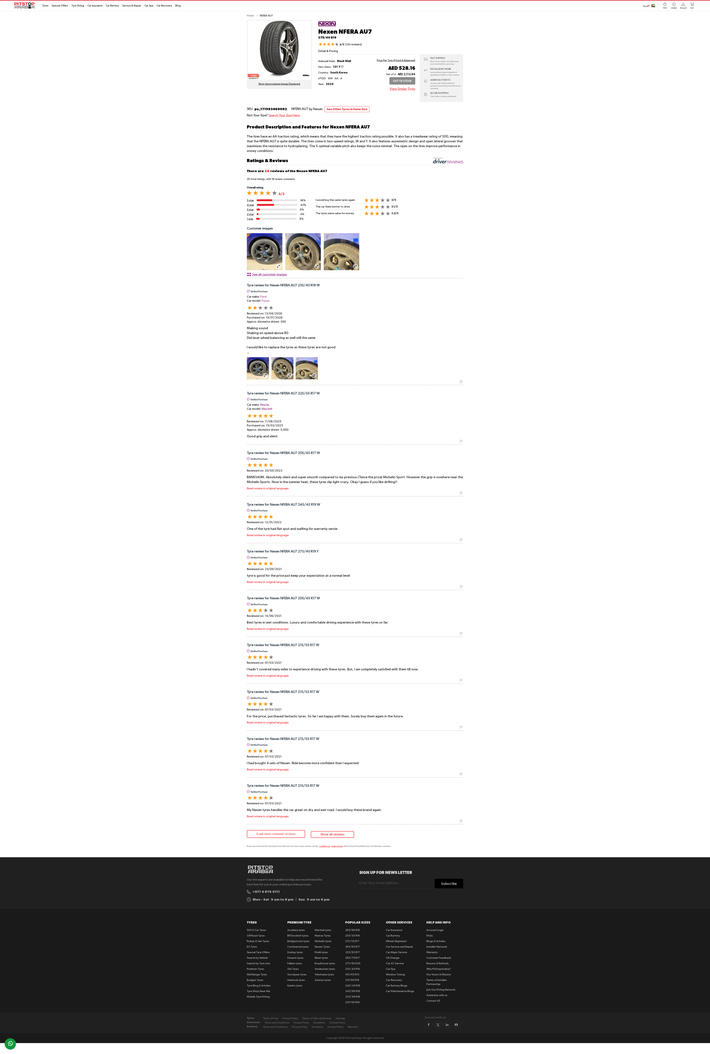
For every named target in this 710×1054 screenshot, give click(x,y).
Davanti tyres (295, 957)
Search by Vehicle (257, 957)
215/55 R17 (352, 941)
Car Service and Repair (399, 946)
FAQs (429, 935)
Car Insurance (94, 5)
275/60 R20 (352, 963)
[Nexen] (327, 26)
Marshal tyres (323, 930)
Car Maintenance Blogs (400, 991)
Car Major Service (396, 952)
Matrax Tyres (323, 935)
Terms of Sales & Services (316, 1018)
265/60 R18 (352, 930)
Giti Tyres (293, 969)
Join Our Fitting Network (440, 989)
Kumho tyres (294, 985)
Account (683, 8)
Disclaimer (319, 1022)
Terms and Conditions (277, 1022)
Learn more (337, 846)
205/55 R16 (352, 935)
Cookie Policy (337, 1022)
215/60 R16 (352, 980)
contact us (324, 846)
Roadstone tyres (325, 963)
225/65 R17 (352, 952)
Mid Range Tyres (257, 974)
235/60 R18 (352, 1002)
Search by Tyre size (258, 963)
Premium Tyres (255, 969)
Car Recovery (164, 5)
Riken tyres (321, 957)
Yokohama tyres (324, 974)
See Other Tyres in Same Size (347, 109)
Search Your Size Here (284, 115)
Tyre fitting (77, 5)
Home (250, 15)
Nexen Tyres (322, 946)
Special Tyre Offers (258, 952)
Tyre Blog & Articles (259, 985)
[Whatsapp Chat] (10, 1043)
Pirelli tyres (321, 952)
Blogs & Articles (435, 941)
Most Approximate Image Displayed (279, 84)
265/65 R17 (352, 946)
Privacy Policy (290, 1018)
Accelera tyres (296, 930)
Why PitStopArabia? (438, 969)
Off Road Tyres (256, 935)
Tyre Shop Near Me (258, 991)
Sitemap (340, 1018)
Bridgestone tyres (298, 941)
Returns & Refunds (437, 963)
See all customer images (269, 274)
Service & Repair (131, 5)
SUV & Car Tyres (256, 930)
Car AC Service (395, 963)
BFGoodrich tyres (297, 935)
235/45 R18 (352, 969)
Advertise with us (436, 995)
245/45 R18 (352, 985)
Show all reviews (332, 834)
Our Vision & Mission (438, 974)
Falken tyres (294, 963)
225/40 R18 (352, 996)
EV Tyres (252, 946)
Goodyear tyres (297, 974)
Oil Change (392, 957)
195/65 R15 (352, 974)
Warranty (431, 952)
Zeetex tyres (323, 980)
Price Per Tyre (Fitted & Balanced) (396, 60)
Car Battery (112, 5)
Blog (178, 5)
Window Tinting (395, 974)
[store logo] (25, 5)
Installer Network (436, 946)
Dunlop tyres (295, 952)
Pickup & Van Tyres (258, 941)
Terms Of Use (270, 1018)
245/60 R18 (352, 991)
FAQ (665, 8)
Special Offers (60, 5)
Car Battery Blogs (396, 985)
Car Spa (148, 5)
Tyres (45, 5)
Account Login (435, 930)
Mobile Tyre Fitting (258, 996)
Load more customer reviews (275, 834)
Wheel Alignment (396, 941)
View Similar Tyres (402, 89)
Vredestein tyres (325, 969)
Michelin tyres (323, 941)
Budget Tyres (255, 980)
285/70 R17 (352, 957)
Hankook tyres (296, 980)
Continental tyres (298, 946)
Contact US (433, 1000)
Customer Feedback (438, 957)
